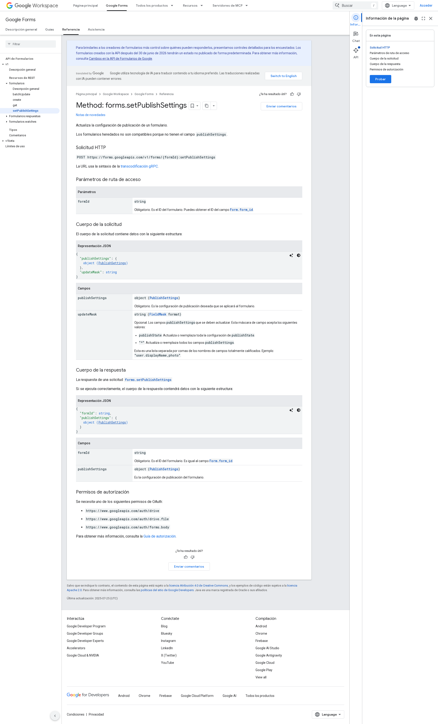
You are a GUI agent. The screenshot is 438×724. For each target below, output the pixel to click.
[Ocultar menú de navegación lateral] (55, 715)
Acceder (426, 5)
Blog (164, 626)
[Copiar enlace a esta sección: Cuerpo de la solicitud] (126, 225)
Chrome (261, 633)
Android (261, 626)
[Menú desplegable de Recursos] (203, 5)
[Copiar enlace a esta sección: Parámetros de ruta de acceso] (145, 180)
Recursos (190, 5)
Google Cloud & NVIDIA (83, 655)
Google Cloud (265, 663)
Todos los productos (152, 5)
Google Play (264, 670)
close (430, 18)
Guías (49, 29)
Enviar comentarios (281, 106)
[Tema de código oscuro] (298, 255)
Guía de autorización (159, 536)
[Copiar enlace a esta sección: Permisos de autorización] (133, 492)
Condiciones (75, 714)
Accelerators (76, 648)
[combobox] (355, 5)
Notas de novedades (90, 115)
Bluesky (166, 633)
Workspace (45, 6)
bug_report (416, 18)
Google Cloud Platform (197, 696)
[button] (30, 64)
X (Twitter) (169, 655)
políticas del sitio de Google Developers (167, 590)
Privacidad (96, 714)
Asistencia (96, 29)
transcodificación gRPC (139, 166)
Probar (380, 79)
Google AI (229, 696)
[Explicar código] (291, 255)
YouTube (167, 663)
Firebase (262, 641)
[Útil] (292, 94)
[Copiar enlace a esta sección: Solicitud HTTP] (110, 148)
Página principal (85, 5)
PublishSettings (112, 263)
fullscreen (423, 18)
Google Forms (117, 5)
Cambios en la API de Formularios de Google (120, 58)
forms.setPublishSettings (148, 380)
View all (261, 677)
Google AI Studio (267, 648)
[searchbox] (30, 44)
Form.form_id (241, 209)
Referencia (71, 29)
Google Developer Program (86, 626)
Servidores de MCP (227, 5)
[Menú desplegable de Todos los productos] (173, 5)
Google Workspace (116, 94)
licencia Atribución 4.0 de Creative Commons (198, 585)
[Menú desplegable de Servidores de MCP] (247, 5)
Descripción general (21, 29)
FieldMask (157, 314)
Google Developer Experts (85, 641)
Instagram (168, 641)
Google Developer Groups (85, 633)
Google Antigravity (269, 655)
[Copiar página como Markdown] (207, 106)
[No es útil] (298, 94)
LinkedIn (167, 648)
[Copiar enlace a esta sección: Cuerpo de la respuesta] (130, 370)
